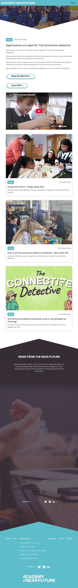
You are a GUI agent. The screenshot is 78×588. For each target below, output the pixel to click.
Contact (69, 538)
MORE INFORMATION (20, 76)
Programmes (24, 538)
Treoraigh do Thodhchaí (28, 554)
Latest (61, 538)
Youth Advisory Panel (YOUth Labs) (32, 551)
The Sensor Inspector (27, 558)
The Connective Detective (29, 543)
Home (8, 538)
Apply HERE (16, 85)
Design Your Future (27, 547)
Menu (73, 3)
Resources (52, 538)
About (15, 538)
